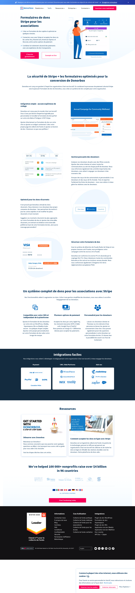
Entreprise (71, 8)
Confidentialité (59, 532)
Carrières (57, 525)
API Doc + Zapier (101, 534)
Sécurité (57, 534)
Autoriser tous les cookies (89, 587)
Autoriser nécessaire (109, 587)
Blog (55, 522)
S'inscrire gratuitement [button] (30, 55)
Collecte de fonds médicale (82, 520)
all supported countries (67, 493)
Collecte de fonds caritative (82, 532)
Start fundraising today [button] (67, 500)
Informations (59, 514)
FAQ (55, 527)
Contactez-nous (60, 518)
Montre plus (108, 583)
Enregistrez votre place (109, 2)
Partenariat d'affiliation (62, 537)
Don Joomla (99, 532)
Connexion (85, 8)
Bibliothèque (58, 539)
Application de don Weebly (104, 527)
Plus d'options (124, 587)
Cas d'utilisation (79, 514)
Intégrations (100, 514)
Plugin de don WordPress (103, 518)
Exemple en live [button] (51, 55)
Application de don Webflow (105, 530)
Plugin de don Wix (101, 525)
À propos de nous (60, 520)
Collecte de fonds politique (82, 518)
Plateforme (39, 8)
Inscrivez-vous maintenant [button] (104, 8)
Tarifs (49, 8)
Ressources (59, 8)
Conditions (58, 530)
